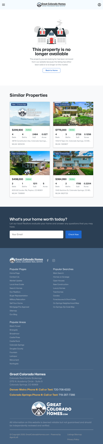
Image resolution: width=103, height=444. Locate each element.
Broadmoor (14, 334)
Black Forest (15, 326)
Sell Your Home (16, 303)
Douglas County (16, 349)
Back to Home (52, 70)
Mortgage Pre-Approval (19, 307)
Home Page (15, 273)
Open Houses (59, 281)
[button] (3, 4)
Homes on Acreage (61, 277)
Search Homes (16, 288)
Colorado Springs (17, 345)
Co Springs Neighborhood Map (66, 303)
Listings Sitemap (74, 434)
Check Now (73, 234)
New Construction (60, 284)
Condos (56, 296)
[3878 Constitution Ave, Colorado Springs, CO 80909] (30, 113)
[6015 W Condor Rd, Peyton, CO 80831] (30, 163)
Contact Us (14, 277)
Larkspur (13, 356)
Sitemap (13, 311)
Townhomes (58, 292)
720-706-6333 (62, 389)
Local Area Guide (17, 284)
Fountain (13, 352)
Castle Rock (15, 341)
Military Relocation (17, 299)
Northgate (14, 364)
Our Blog (13, 314)
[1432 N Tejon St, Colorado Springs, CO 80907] (73, 113)
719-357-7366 (67, 394)
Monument (14, 360)
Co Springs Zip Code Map (63, 307)
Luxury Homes (59, 288)
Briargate (14, 330)
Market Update (16, 281)
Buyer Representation (19, 296)
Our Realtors (15, 292)
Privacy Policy (73, 439)
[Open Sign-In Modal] (99, 4)
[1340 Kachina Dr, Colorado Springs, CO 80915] (73, 163)
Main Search (58, 273)
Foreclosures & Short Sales (64, 299)
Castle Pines (15, 337)
